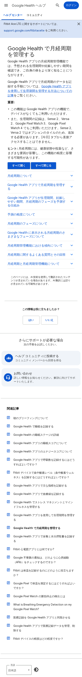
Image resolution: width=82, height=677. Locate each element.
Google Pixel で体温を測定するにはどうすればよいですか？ (44, 586)
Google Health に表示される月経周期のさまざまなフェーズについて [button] (36, 234)
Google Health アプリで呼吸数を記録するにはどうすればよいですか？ (44, 462)
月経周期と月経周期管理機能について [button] (33, 264)
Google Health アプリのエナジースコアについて (42, 451)
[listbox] (19, 670)
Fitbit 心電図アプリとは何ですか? (33, 549)
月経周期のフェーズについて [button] (27, 224)
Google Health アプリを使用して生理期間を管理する (44, 517)
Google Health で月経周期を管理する (36, 528)
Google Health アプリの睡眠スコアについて (40, 443)
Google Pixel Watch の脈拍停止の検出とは (39, 596)
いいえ (49, 320)
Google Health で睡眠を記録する (33, 426)
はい (31, 320)
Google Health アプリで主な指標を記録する (40, 485)
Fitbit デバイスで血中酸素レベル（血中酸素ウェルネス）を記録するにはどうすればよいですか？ (43, 475)
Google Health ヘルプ (29, 5)
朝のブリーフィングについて (30, 418)
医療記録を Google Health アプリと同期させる (41, 617)
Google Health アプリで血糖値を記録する (38, 494)
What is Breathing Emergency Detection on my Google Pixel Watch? (42, 607)
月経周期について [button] (19, 176)
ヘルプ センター (13, 15)
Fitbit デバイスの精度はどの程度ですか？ (38, 638)
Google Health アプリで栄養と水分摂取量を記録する (44, 539)
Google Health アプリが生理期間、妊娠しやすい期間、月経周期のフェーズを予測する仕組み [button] (36, 201)
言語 (12, 665)
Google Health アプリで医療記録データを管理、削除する (44, 628)
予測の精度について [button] (21, 214)
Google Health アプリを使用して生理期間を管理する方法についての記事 (40, 91)
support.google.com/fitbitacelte (24, 30)
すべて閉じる (43, 165)
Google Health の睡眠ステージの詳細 (36, 434)
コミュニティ (35, 15)
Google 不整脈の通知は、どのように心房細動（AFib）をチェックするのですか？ (41, 560)
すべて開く (19, 165)
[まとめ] (78, 24)
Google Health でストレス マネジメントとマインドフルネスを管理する (43, 505)
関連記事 (13, 409)
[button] (6, 5)
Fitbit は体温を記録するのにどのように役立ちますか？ (43, 573)
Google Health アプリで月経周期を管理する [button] (36, 187)
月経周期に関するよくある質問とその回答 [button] (36, 255)
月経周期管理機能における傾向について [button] (35, 246)
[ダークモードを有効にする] (36, 669)
